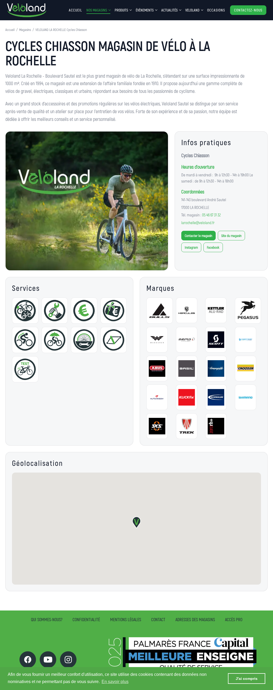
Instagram (191, 247)
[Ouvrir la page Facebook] (27, 659)
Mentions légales (125, 619)
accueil (75, 10)
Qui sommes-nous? (46, 619)
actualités (169, 10)
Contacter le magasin (198, 235)
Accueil (10, 29)
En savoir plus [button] (115, 681)
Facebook (213, 247)
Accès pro (233, 619)
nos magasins (96, 10)
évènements (145, 10)
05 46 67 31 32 (211, 214)
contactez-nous (248, 10)
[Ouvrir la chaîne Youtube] (48, 659)
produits (121, 10)
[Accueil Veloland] (26, 10)
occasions (216, 10)
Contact (158, 619)
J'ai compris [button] (247, 678)
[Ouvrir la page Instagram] (68, 659)
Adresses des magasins (195, 619)
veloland (192, 10)
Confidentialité (86, 619)
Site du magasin (231, 235)
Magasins (25, 29)
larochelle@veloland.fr (198, 222)
